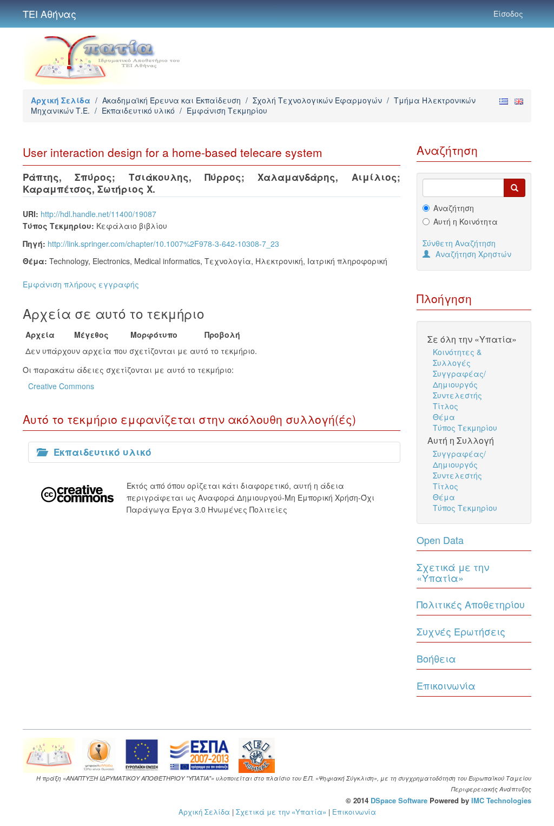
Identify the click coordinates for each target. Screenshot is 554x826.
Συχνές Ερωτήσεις (461, 631)
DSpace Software (399, 800)
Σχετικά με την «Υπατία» (453, 572)
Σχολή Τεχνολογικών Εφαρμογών (317, 100)
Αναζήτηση (453, 207)
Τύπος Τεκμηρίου (465, 427)
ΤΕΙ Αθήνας (49, 13)
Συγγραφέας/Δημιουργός (459, 379)
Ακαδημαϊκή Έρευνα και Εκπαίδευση (171, 100)
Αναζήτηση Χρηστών (473, 253)
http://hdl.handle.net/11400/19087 (98, 213)
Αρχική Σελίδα (60, 100)
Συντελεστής (457, 395)
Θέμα (444, 416)
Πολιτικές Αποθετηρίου (471, 604)
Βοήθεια (436, 658)
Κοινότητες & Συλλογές (457, 357)
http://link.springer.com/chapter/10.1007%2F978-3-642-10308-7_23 (163, 243)
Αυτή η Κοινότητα (465, 221)
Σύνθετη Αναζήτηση (459, 243)
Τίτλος (445, 406)
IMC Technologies (501, 800)
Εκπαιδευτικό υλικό (138, 110)
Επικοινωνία (446, 685)
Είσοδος (508, 13)
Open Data (440, 540)
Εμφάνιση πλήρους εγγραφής (81, 284)
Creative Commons (61, 386)
